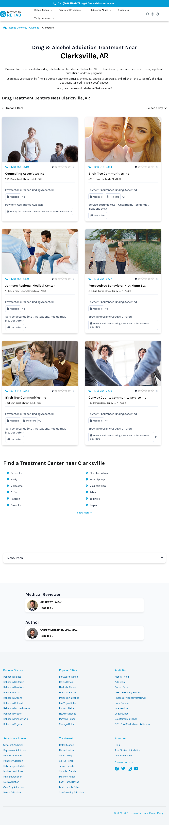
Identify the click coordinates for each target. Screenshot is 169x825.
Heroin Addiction (12, 793)
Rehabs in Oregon (12, 714)
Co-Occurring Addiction (71, 793)
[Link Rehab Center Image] (40, 139)
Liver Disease (122, 703)
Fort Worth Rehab (68, 677)
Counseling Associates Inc (24, 173)
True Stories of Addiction (127, 750)
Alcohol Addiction (12, 756)
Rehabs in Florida (12, 677)
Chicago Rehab (67, 724)
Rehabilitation (66, 750)
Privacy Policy (156, 813)
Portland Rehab (67, 719)
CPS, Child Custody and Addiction (132, 724)
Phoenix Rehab (67, 708)
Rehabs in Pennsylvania (15, 719)
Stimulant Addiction (13, 745)
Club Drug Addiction (13, 787)
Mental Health (122, 677)
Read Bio (46, 608)
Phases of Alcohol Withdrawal (130, 698)
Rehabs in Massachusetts (16, 708)
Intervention (121, 708)
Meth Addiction (11, 782)
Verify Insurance (123, 756)
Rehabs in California (13, 682)
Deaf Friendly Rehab (69, 787)
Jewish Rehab (66, 766)
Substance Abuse (14, 738)
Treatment (66, 738)
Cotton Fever (122, 687)
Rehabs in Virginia (12, 724)
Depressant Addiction (14, 750)
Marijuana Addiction (13, 771)
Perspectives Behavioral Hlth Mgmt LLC (117, 285)
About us (120, 738)
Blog (117, 745)
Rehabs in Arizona (12, 698)
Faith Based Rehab (69, 782)
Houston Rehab (67, 693)
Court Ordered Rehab (126, 719)
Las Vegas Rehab (68, 703)
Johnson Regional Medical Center (30, 285)
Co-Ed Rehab (66, 761)
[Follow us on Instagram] (130, 768)
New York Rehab (67, 714)
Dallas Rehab (66, 682)
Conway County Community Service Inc (117, 397)
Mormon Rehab (67, 777)
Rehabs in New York (13, 687)
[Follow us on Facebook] (117, 768)
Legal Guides (121, 714)
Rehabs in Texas (11, 693)
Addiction (121, 670)
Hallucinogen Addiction (15, 766)
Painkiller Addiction (13, 761)
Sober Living (65, 756)
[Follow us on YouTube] (136, 768)
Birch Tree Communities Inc (108, 173)
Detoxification (66, 745)
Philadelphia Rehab (69, 698)
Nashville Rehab (67, 687)
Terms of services (139, 813)
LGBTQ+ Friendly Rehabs (128, 693)
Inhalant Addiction (12, 777)
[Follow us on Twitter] (123, 768)
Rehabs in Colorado (13, 703)
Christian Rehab (67, 771)
